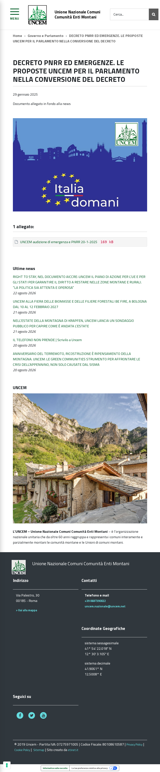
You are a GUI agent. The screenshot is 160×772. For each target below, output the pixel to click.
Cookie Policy (22, 750)
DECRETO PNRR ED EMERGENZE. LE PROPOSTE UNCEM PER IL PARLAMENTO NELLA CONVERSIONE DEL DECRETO (78, 38)
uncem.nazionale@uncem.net (105, 606)
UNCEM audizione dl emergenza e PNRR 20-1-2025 (58, 242)
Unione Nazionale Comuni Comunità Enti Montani (77, 14)
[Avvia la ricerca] (153, 14)
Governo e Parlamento (46, 35)
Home (17, 35)
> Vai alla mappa (26, 610)
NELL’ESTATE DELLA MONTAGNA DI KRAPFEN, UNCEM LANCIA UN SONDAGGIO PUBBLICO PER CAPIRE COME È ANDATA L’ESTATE (73, 323)
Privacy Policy (134, 744)
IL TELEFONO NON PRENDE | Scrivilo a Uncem (47, 339)
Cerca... (119, 14)
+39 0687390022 (95, 601)
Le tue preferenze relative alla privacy (90, 768)
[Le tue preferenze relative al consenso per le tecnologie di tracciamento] (7, 765)
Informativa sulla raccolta (55, 768)
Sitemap (38, 750)
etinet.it (73, 750)
